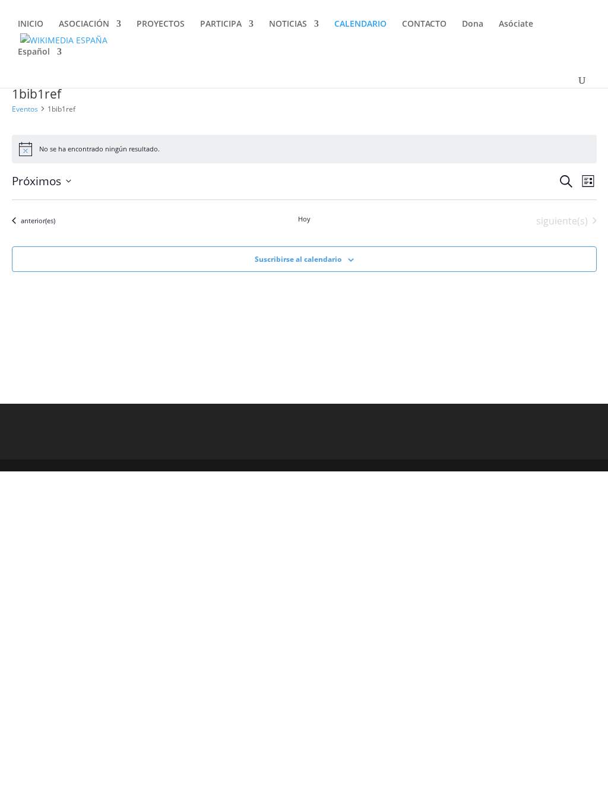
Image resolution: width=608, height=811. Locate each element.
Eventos (25, 109)
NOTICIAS (288, 24)
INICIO (30, 24)
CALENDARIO (360, 24)
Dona (472, 24)
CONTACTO (424, 24)
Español (34, 52)
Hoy (304, 218)
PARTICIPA (221, 24)
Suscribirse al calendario (298, 259)
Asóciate (516, 24)
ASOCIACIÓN (84, 24)
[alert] (304, 149)
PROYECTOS (161, 24)
